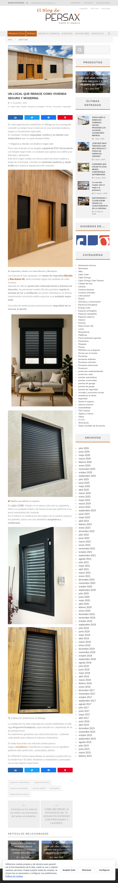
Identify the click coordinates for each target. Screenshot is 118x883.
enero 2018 (84, 687)
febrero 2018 (85, 683)
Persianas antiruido (87, 362)
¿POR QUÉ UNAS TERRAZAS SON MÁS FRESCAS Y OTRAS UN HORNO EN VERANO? (57, 850)
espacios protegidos (19, 788)
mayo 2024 (84, 500)
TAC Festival (84, 410)
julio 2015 (84, 745)
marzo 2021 (85, 573)
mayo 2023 (84, 517)
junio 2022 (84, 538)
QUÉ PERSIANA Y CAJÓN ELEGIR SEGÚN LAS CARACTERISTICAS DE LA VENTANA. (100, 203)
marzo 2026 (85, 458)
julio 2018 (84, 666)
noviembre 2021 (87, 548)
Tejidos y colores (85, 413)
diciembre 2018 (87, 649)
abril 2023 (84, 521)
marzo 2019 (85, 642)
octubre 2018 (85, 656)
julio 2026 (84, 448)
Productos (15, 33)
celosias (82, 286)
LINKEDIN (83, 9)
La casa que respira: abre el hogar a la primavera (56, 3)
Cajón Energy (84, 277)
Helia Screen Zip (85, 326)
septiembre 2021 (87, 555)
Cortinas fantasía (86, 289)
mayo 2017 (84, 714)
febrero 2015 (85, 756)
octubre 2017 (85, 697)
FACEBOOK (76, 3)
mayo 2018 (84, 673)
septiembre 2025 (87, 476)
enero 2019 (84, 645)
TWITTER (95, 9)
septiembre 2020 (87, 590)
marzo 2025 (85, 493)
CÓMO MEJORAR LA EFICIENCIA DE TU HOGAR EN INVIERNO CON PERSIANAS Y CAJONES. (56, 816)
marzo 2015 (85, 752)
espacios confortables (20, 782)
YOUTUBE (105, 9)
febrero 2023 (85, 524)
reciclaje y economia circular (91, 392)
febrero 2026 (85, 462)
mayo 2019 (84, 635)
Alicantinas (83, 268)
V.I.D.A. (81, 420)
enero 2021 (84, 576)
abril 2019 (84, 638)
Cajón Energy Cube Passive (91, 280)
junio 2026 (84, 452)
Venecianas (83, 423)
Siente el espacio (49, 33)
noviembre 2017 (87, 694)
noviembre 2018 (87, 652)
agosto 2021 (85, 559)
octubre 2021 (85, 552)
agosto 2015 (85, 742)
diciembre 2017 (87, 690)
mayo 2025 (84, 486)
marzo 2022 (85, 541)
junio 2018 (84, 669)
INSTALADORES (103, 3)
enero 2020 (84, 611)
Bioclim (68, 275)
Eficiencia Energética (87, 305)
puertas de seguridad (88, 389)
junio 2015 (84, 749)
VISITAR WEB (82, 33)
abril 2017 (84, 718)
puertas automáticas (87, 377)
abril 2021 (84, 569)
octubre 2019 (85, 621)
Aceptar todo (69, 870)
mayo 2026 (84, 455)
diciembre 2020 (87, 579)
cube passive (84, 295)
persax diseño (39, 788)
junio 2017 (84, 711)
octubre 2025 (85, 472)
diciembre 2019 (87, 614)
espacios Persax (42, 782)
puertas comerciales (87, 380)
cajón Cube (15, 106)
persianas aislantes (87, 359)
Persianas (57, 106)
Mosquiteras (84, 332)
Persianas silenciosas (88, 365)
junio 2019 (84, 631)
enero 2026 (84, 465)
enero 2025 (84, 496)
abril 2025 (84, 490)
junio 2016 (84, 721)
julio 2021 (84, 562)
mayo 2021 (84, 566)
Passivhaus (83, 341)
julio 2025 (84, 479)
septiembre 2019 (87, 624)
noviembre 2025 (87, 469)
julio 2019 (84, 628)
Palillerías (82, 335)
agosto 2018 (85, 662)
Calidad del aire (85, 283)
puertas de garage (86, 383)
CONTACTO (88, 3)
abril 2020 (84, 604)
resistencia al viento (87, 395)
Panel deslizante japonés (89, 338)
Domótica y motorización (89, 302)
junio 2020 (84, 597)
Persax (31, 33)
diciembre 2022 (87, 531)
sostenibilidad (84, 407)
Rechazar (86, 870)
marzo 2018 (85, 680)
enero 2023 (84, 528)
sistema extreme (85, 404)
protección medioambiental (90, 371)
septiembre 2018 (87, 659)
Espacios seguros (86, 317)
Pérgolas (82, 344)
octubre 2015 (85, 735)
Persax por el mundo (87, 353)
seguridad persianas (19, 794)
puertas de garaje (86, 386)
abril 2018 (84, 676)
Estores (81, 320)
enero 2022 (84, 545)
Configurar (104, 870)
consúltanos (21, 747)
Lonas (81, 329)
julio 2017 (84, 707)
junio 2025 (84, 483)
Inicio (10, 40)
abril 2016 (84, 725)
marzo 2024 (85, 503)
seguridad (67, 106)
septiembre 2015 (87, 738)
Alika (80, 271)
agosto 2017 (85, 704)
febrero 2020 (85, 607)
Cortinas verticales (86, 292)
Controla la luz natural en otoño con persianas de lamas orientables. (23, 812)
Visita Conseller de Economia (91, 426)
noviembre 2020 (87, 583)
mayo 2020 (84, 600)
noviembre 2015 (87, 732)
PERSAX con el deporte (89, 350)
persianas (54, 788)
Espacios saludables (87, 314)
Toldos (81, 416)
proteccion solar (85, 374)
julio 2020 (84, 593)
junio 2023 (84, 514)
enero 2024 (84, 507)
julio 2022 (84, 534)
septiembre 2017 (87, 700)
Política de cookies (14, 876)
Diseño (24, 106)
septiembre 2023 (87, 510)
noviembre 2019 (87, 617)
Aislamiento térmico (87, 265)
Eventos (67, 33)
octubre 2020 (85, 586)
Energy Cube (84, 308)
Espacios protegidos (36, 106)
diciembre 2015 (87, 728)
